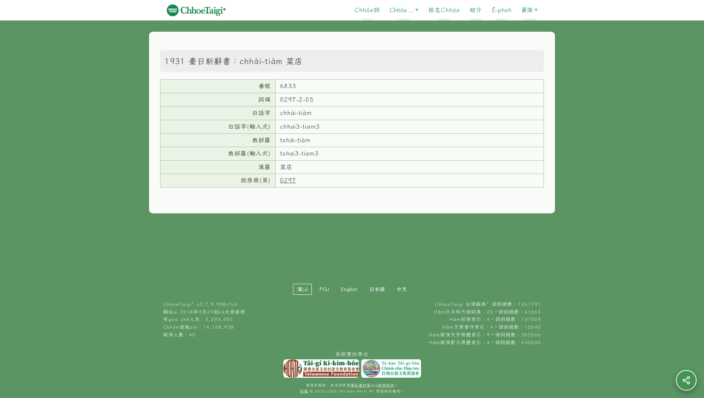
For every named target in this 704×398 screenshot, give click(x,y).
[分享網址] (686, 380)
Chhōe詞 (367, 10)
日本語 (377, 289)
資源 (527, 10)
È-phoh (501, 10)
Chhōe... (402, 10)
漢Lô (302, 289)
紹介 (476, 10)
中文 (402, 289)
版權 (304, 391)
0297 (288, 180)
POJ (324, 289)
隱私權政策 (361, 385)
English (349, 289)
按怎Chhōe (444, 10)
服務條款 (386, 385)
